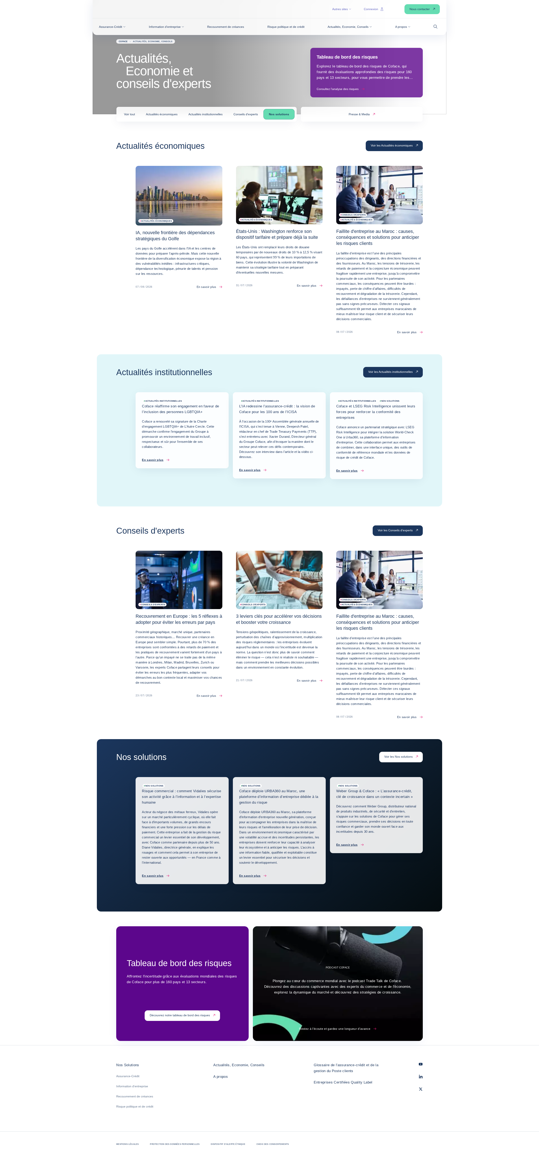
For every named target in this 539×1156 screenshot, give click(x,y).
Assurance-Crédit (127, 1076)
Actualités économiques (161, 114)
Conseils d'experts (245, 114)
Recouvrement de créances (134, 1096)
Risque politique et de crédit (134, 1106)
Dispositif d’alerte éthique (228, 1144)
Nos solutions (279, 114)
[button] (112, 26)
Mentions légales (127, 1144)
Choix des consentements (272, 1144)
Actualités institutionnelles (205, 114)
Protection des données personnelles (175, 1144)
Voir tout (129, 114)
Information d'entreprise (132, 1086)
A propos (220, 1077)
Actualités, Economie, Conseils (238, 1065)
